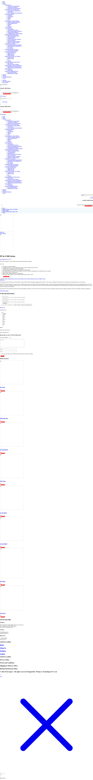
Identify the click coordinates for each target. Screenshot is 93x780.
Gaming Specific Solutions (13, 50)
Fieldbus (9, 60)
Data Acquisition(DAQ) (12, 23)
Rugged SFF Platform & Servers (11, 71)
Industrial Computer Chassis (13, 42)
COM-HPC (10, 15)
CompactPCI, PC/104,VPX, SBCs (12, 9)
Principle (4, 75)
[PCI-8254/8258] (11, 446)
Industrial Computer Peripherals (14, 41)
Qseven (9, 18)
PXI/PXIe (10, 26)
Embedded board (11, 38)
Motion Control (11, 57)
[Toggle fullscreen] (1, 773)
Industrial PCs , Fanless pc (10, 43)
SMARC (9, 17)
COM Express (10, 16)
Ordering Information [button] (4, 290)
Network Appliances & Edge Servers (12, 62)
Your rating (2, 337)
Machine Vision (11, 58)
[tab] (46, 280)
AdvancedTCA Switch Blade (13, 6)
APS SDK (2, 581)
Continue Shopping (7, 93)
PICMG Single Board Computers (14, 39)
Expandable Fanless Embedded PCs (15, 44)
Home (4, 1)
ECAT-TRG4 (3, 513)
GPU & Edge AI (8, 27)
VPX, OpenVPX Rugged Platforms (15, 13)
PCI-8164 (2, 387)
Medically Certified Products (11, 51)
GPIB (9, 25)
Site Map (4, 80)
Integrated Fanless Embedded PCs (14, 46)
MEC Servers (10, 63)
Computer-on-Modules (9, 14)
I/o (8, 59)
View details (2, 253)
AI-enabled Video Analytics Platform (15, 33)
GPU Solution (10, 28)
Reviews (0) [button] (2, 307)
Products (4, 3)
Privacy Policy (5, 82)
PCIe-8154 (3, 613)
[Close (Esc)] (4, 773)
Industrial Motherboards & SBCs (11, 34)
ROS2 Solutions (8, 68)
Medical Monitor (11, 55)
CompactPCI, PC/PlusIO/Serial (14, 10)
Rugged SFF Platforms (12, 72)
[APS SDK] (11, 577)
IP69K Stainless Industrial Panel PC (15, 67)
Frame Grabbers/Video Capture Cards (10, 211)
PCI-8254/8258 (4, 449)
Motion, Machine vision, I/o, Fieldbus (12, 56)
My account (5, 101)
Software (4, 74)
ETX (9, 19)
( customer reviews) (4, 259)
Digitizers (9, 24)
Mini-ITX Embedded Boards (13, 35)
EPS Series (3, 481)
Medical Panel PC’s (11, 52)
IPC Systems (10, 47)
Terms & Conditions (7, 81)
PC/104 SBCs (10, 11)
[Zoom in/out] (0, 773)
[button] (0, 85)
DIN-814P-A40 (4, 418)
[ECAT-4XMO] (11, 540)
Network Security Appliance (13, 64)
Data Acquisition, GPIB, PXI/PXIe (12, 20)
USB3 (4, 212)
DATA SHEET (6, 276)
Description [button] (2, 279)
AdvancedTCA (8, 5)
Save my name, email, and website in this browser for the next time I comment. (17, 353)
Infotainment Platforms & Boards (11, 49)
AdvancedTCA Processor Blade (14, 8)
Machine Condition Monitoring (14, 22)
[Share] (3, 773)
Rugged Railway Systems (13, 73)
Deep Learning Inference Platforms (15, 31)
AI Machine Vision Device (13, 30)
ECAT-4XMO (3, 544)
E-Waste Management (7, 76)
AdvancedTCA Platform (12, 7)
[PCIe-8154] (11, 609)
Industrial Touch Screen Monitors (14, 66)
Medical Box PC (11, 54)
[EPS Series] (11, 477)
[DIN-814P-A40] (11, 414)
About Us (3, 648)
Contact (4, 78)
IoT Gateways (10, 48)
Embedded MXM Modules (13, 32)
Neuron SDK (10, 70)
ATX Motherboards (11, 36)
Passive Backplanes (11, 40)
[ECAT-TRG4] (11, 509)
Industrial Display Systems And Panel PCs (13, 65)
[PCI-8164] (11, 383)
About (4, 2)
